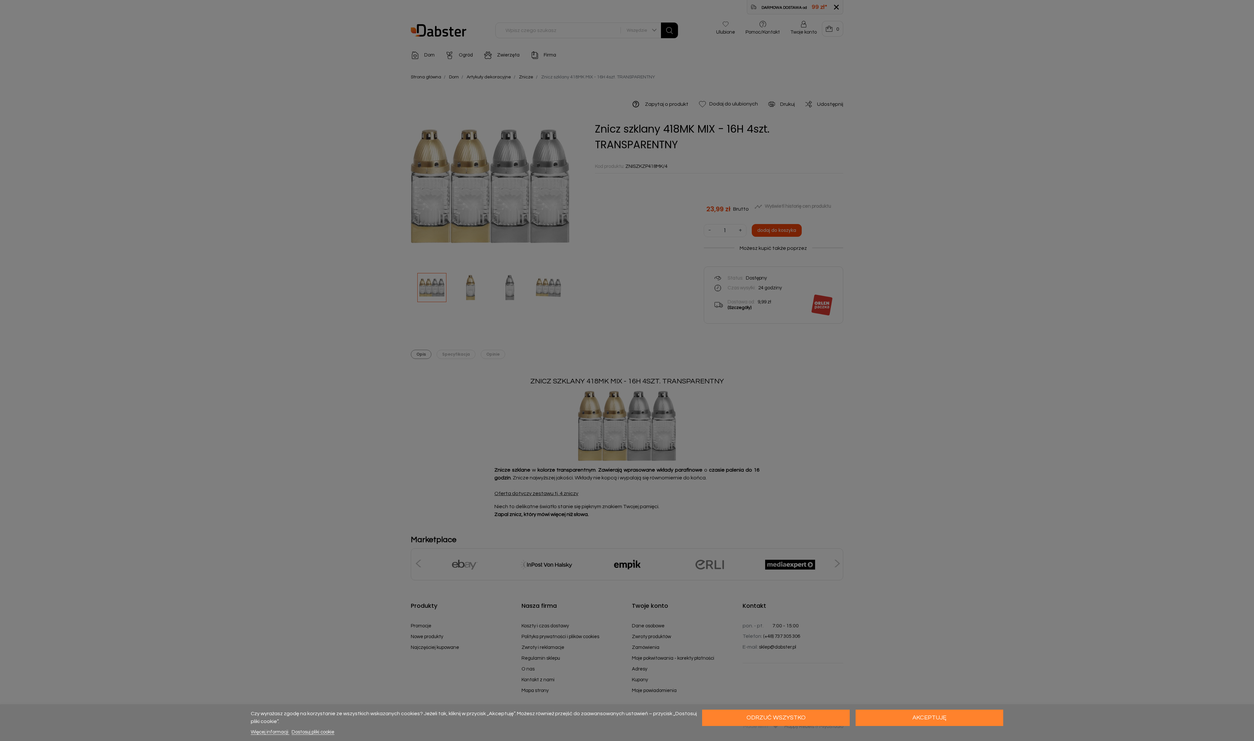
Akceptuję (929, 718)
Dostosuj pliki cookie (313, 732)
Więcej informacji (270, 732)
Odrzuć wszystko (776, 718)
